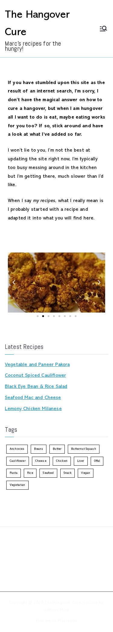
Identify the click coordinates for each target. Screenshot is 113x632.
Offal (97, 461)
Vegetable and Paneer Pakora (37, 365)
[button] (14, 283)
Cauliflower (18, 461)
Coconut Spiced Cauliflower (35, 375)
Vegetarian (17, 485)
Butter (57, 449)
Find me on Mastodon (56, 621)
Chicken (61, 461)
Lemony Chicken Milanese (33, 409)
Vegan (85, 473)
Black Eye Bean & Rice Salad (36, 387)
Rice (30, 473)
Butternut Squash (83, 449)
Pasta (13, 473)
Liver (80, 461)
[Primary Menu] (103, 28)
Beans (38, 449)
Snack (68, 473)
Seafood (48, 473)
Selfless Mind (56, 610)
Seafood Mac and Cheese (33, 398)
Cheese (40, 461)
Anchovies (17, 449)
